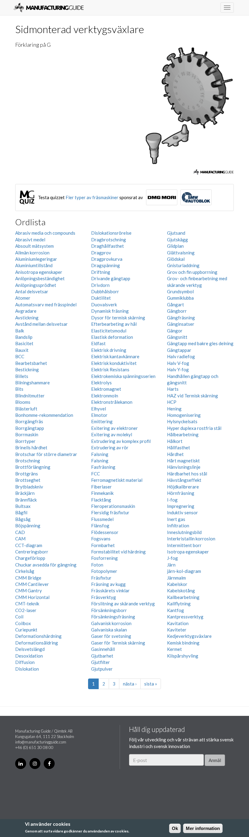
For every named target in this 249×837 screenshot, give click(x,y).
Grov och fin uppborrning (192, 272)
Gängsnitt (177, 337)
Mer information (203, 828)
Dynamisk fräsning (110, 311)
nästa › (130, 683)
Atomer (22, 298)
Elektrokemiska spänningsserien (123, 376)
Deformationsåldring (36, 642)
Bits (19, 389)
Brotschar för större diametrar (46, 454)
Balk (19, 330)
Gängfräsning (181, 317)
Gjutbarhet (102, 655)
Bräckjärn (25, 493)
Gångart (175, 304)
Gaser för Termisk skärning (118, 642)
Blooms (22, 402)
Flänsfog (100, 525)
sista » (150, 683)
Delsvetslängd (30, 649)
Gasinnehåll (103, 649)
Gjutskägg (177, 239)
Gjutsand (176, 233)
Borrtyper (25, 441)
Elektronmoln (104, 395)
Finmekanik (102, 493)
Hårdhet (175, 454)
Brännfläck (26, 499)
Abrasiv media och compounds (45, 233)
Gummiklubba (180, 298)
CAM (20, 538)
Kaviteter (176, 629)
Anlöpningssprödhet (35, 285)
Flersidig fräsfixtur (110, 512)
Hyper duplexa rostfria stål (194, 428)
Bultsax (23, 506)
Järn (171, 564)
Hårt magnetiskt (183, 460)
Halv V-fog (178, 363)
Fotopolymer (104, 571)
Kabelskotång (181, 590)
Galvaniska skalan (109, 629)
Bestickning (27, 369)
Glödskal (176, 259)
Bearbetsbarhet (31, 363)
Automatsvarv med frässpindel (46, 304)
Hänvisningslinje (183, 467)
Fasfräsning (103, 467)
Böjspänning (27, 525)
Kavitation (178, 623)
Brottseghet (27, 480)
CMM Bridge (28, 577)
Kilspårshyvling (182, 655)
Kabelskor (177, 584)
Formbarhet (103, 545)
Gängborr (177, 311)
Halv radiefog (181, 356)
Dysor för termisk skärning (118, 317)
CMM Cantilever (32, 584)
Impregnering (180, 506)
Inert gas (176, 519)
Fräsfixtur (101, 577)
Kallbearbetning (183, 597)
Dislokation (27, 669)
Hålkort (174, 441)
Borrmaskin (26, 434)
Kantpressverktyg (185, 616)
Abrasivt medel (30, 239)
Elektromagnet (106, 389)
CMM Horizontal (32, 597)
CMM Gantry (28, 590)
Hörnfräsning (180, 493)
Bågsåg (23, 519)
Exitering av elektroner (114, 428)
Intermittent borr (184, 545)
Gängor (174, 330)
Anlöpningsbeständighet (40, 278)
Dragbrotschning (108, 239)
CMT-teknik (27, 603)
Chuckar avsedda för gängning (46, 564)
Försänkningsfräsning (113, 616)
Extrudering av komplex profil (121, 441)
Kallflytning (179, 603)
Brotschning (27, 460)
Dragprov (101, 252)
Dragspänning (105, 265)
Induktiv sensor (182, 512)
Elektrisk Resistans (110, 369)
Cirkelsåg (24, 571)
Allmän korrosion (32, 252)
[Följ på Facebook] (49, 763)
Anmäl (215, 760)
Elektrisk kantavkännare (115, 356)
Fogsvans (101, 538)
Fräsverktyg (103, 597)
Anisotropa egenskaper (38, 272)
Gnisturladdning (183, 265)
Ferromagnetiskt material (116, 480)
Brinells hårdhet (31, 447)
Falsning (99, 454)
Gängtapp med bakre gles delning (200, 343)
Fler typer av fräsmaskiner (92, 197)
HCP (171, 402)
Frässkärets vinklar (110, 590)
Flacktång (101, 499)
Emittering (102, 421)
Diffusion (25, 662)
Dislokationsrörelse (111, 233)
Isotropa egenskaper (188, 551)
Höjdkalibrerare (183, 486)
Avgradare (25, 311)
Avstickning (27, 317)
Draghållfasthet (107, 246)
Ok (175, 828)
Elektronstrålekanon (111, 402)
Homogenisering (184, 415)
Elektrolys (101, 382)
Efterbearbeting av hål (114, 324)
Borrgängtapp (29, 428)
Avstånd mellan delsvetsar (41, 324)
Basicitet (24, 343)
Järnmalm (176, 577)
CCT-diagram (28, 545)
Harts (173, 389)
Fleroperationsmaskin (113, 506)
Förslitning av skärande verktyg (123, 603)
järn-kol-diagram (184, 571)
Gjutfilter (100, 662)
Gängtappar (179, 350)
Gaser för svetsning (111, 636)
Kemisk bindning (183, 642)
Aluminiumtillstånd (34, 265)
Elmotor (99, 415)
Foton (97, 564)
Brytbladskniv (29, 486)
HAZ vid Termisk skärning (192, 395)
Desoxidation (29, 655)
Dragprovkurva (106, 259)
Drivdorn (100, 285)
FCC (95, 473)
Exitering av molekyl (111, 434)
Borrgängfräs (29, 421)
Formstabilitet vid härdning (118, 551)
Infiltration (178, 525)
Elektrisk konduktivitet (114, 363)
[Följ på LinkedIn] (20, 763)
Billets (21, 376)
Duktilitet (101, 298)
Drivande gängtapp (110, 278)
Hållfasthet (178, 447)
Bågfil (21, 512)
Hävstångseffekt (184, 480)
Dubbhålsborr (105, 291)
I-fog (172, 499)
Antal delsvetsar (31, 291)
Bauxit (22, 350)
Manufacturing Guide (48, 7)
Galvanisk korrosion (111, 623)
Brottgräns (26, 473)
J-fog (172, 558)
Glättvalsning (181, 252)
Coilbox (23, 623)
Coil (19, 616)
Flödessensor (104, 532)
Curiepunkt (26, 629)
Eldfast (98, 343)
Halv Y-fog (178, 369)
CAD (20, 532)
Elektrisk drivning (108, 350)
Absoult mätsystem (34, 246)
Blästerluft (26, 408)
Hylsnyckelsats (182, 421)
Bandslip (23, 337)
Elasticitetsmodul (108, 330)
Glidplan (175, 246)
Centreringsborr (31, 551)
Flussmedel (102, 519)
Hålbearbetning (183, 434)
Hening (174, 408)
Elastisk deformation (112, 337)
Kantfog (175, 610)
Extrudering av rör (109, 447)
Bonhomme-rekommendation (44, 415)
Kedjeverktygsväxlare (189, 636)
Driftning (100, 272)
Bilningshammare (32, 382)
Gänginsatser (180, 324)
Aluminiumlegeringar (36, 259)
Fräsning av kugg (108, 584)
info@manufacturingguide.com (40, 742)
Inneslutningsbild (184, 532)
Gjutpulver (102, 669)
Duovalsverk (104, 304)
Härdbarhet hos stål (187, 473)
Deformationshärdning (38, 636)
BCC (19, 356)
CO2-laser (25, 610)
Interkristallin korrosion (191, 538)
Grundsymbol (180, 291)
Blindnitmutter (30, 395)
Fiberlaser (101, 486)
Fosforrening (104, 558)
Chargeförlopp (30, 558)
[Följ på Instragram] (34, 763)
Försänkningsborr (109, 610)
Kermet (174, 649)
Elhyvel (98, 408)
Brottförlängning (32, 467)
